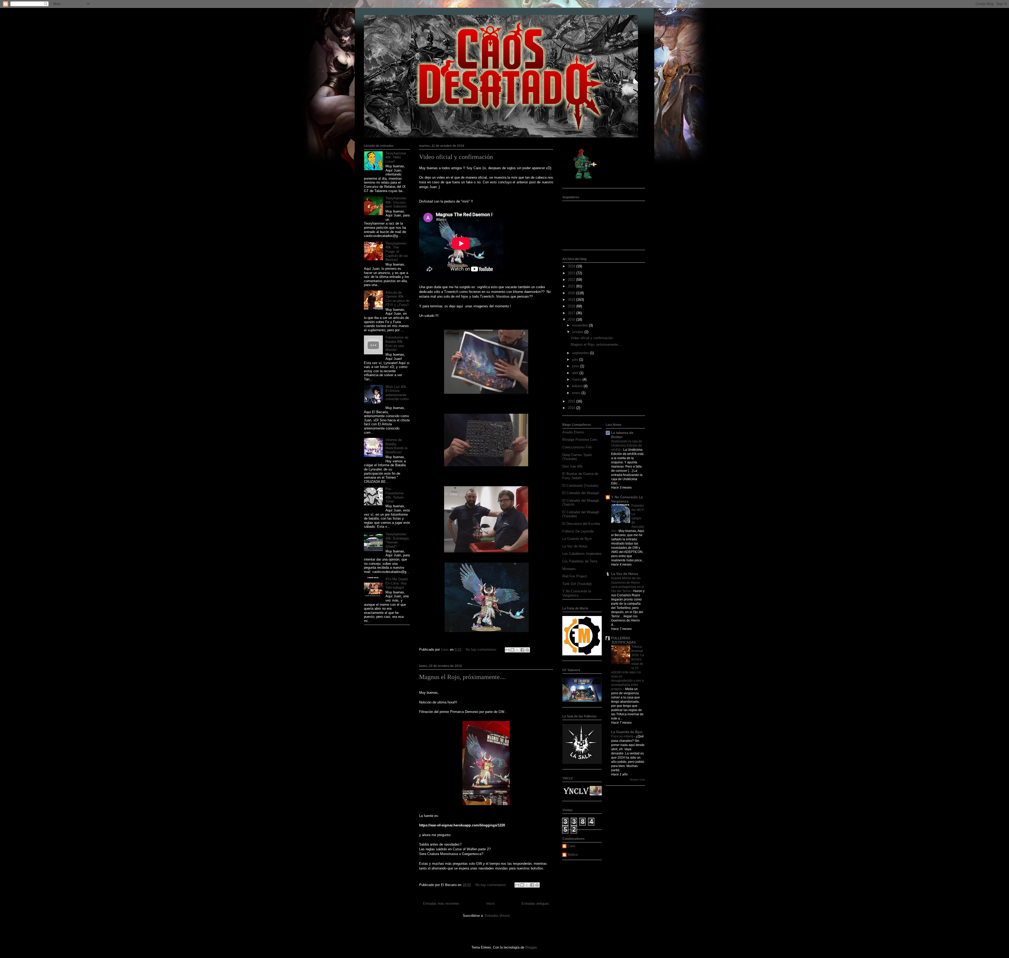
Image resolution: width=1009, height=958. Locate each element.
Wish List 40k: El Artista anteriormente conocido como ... (397, 395)
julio (575, 359)
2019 (572, 300)
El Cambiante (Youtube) (580, 486)
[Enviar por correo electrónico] (507, 650)
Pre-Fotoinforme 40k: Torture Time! (394, 495)
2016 (572, 320)
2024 (572, 266)
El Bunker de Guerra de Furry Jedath (580, 476)
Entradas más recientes (441, 903)
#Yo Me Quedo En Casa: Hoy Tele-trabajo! (396, 583)
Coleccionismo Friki (577, 447)
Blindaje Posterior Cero (579, 440)
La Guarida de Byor (577, 539)
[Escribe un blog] (512, 650)
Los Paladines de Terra (579, 561)
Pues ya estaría (622, 736)
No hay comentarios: (482, 649)
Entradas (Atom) (497, 916)
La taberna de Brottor (622, 435)
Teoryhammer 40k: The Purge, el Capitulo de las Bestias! (396, 251)
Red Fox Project (574, 576)
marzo (577, 379)
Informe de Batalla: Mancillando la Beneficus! (396, 446)
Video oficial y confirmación (456, 156)
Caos (571, 846)
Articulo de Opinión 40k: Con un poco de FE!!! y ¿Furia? (397, 299)
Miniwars (569, 569)
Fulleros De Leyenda (578, 531)
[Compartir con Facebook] (522, 650)
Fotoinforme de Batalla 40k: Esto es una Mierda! (396, 343)
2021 (572, 286)
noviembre (580, 325)
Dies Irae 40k (572, 466)
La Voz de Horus (575, 546)
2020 (572, 293)
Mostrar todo (637, 779)
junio (576, 366)
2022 (572, 280)
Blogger (531, 947)
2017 (572, 313)
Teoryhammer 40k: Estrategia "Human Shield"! (397, 540)
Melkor (573, 855)
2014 (572, 408)
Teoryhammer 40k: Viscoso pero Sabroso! (396, 202)
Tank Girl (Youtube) (576, 584)
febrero (578, 386)
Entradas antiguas (535, 903)
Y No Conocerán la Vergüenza (576, 593)
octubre (578, 332)
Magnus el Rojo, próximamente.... (462, 677)
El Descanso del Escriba (581, 524)
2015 (572, 401)
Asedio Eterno (573, 432)
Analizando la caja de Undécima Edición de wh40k (626, 445)
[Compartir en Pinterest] (527, 650)
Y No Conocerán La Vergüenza (627, 499)
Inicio (490, 903)
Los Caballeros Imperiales (582, 554)
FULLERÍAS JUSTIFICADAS (623, 640)
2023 (572, 273)
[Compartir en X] (517, 650)
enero (576, 393)
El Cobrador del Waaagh (580, 493)
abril (575, 373)
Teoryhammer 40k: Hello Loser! (395, 157)
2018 (572, 306)
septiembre (581, 353)
